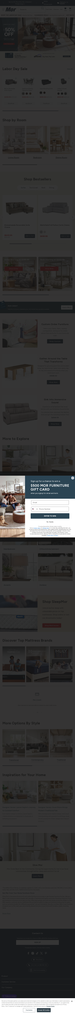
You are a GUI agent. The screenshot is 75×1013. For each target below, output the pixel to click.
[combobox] (34, 509)
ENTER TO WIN (50, 516)
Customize (29, 1010)
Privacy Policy (50, 1006)
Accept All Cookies (44, 1010)
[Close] (72, 1001)
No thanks (50, 522)
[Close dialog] (72, 478)
